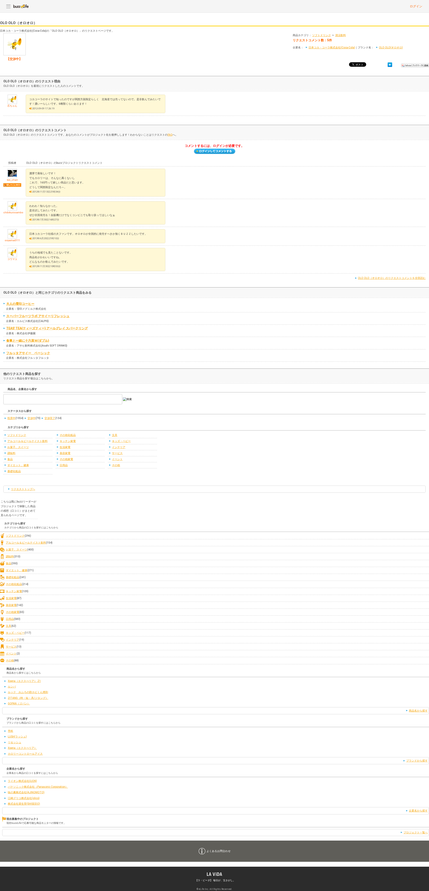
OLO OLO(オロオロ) (391, 47)
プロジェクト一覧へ (416, 832)
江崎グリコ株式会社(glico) (24, 798)
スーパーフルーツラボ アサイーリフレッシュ (37, 316)
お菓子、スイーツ (18, 447)
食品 (10, 459)
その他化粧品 (68, 435)
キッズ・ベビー (121, 441)
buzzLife (21, 6)
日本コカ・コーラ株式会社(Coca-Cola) (332, 47)
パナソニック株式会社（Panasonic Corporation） (38, 786)
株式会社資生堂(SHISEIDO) (24, 803)
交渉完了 (49, 418)
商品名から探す (418, 710)
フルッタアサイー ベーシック (28, 353)
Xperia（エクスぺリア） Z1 (24, 681)
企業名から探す (418, 810)
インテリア (118, 447)
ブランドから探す (417, 760)
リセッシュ (14, 742)
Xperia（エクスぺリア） (22, 748)
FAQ (170, 134)
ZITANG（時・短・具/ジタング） (28, 698)
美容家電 (65, 453)
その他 (116, 465)
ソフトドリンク (321, 35)
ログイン (416, 6)
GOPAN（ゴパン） (19, 703)
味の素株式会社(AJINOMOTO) (26, 792)
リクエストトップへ (23, 489)
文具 (114, 435)
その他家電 (66, 459)
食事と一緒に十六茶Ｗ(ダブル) (27, 340)
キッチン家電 (68, 441)
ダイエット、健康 (18, 465)
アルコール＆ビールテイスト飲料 (27, 441)
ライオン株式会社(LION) (22, 781)
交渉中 (31, 418)
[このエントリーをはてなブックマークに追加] (390, 64)
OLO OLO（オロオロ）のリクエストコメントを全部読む (392, 278)
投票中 (11, 418)
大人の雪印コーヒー (20, 303)
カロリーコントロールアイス (25, 753)
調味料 (11, 453)
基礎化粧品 (14, 471)
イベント (117, 459)
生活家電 (65, 447)
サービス (117, 453)
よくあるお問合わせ (218, 851)
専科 (10, 731)
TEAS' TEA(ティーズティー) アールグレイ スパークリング (47, 328)
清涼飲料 (340, 35)
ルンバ (12, 686)
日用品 (64, 465)
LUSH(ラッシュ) (17, 736)
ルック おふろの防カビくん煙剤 (28, 692)
